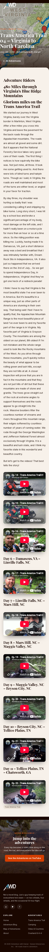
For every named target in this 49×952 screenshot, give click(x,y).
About (6, 933)
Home (6, 920)
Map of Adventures (11, 929)
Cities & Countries (36, 929)
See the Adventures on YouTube (24, 858)
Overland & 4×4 (35, 933)
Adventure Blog (10, 924)
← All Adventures (12, 61)
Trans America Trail (36, 920)
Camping (32, 924)
